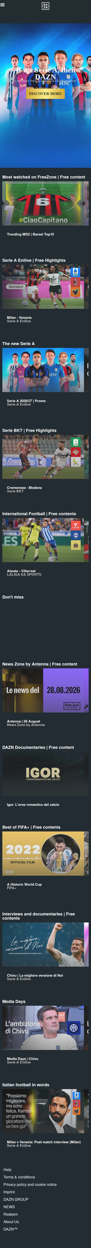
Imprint (9, 1191)
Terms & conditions (19, 1177)
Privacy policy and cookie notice (30, 1184)
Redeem (11, 1214)
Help (7, 1169)
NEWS (9, 1206)
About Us (11, 1221)
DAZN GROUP (16, 1199)
